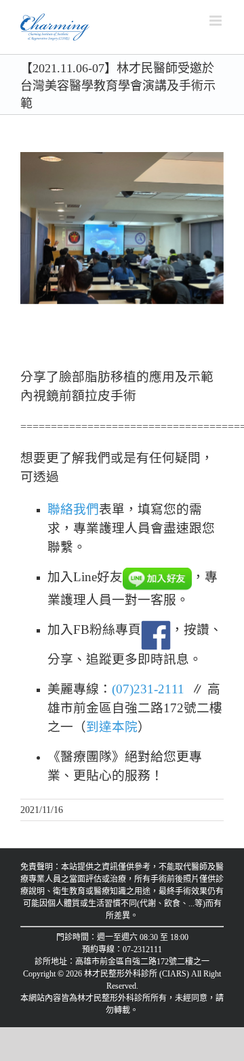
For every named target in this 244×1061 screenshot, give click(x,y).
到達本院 (112, 727)
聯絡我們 (73, 509)
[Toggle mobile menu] (216, 21)
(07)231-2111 (148, 689)
